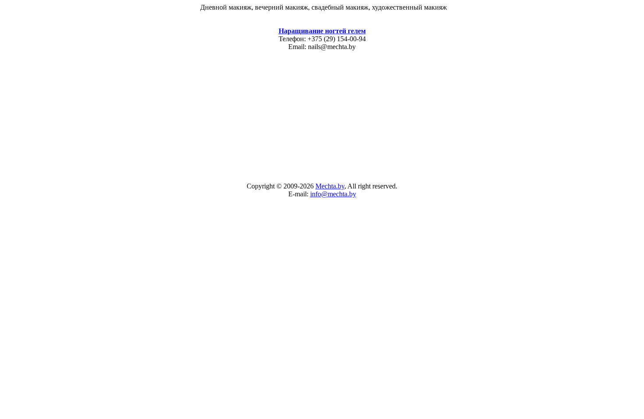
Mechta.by (329, 186)
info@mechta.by (333, 194)
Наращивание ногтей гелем (322, 31)
